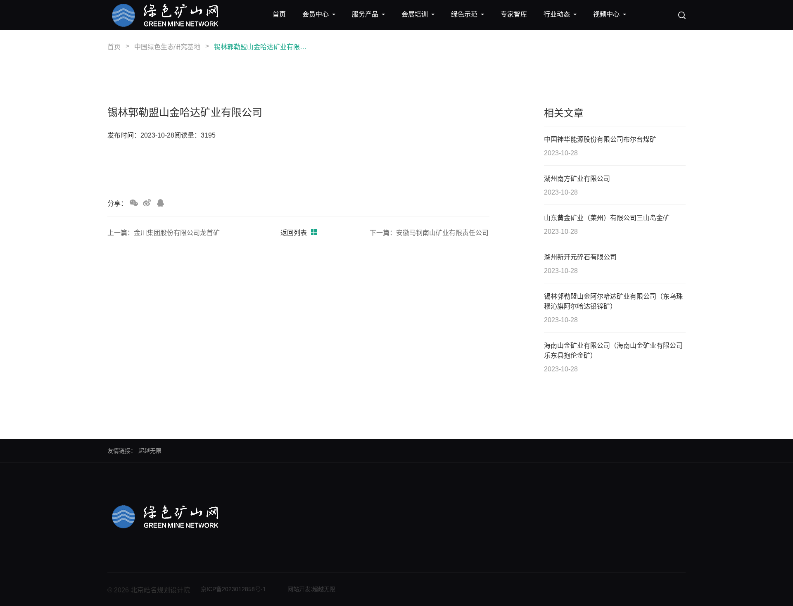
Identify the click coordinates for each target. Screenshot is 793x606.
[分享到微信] (134, 203)
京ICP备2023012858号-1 (233, 589)
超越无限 (149, 450)
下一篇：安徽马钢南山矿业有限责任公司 (429, 232)
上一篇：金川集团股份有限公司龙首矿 (163, 232)
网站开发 (299, 589)
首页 (114, 46)
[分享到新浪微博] (147, 203)
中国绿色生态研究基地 (167, 46)
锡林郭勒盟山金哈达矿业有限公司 (262, 46)
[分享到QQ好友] (160, 203)
